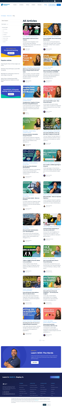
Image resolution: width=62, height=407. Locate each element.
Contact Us (11, 94)
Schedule (33, 4)
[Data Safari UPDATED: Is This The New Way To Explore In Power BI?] (52, 124)
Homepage (3, 15)
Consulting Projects (33, 385)
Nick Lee (26, 112)
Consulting (21, 4)
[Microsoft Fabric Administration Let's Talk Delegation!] (32, 219)
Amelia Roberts (28, 144)
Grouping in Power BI (27, 100)
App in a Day (5, 38)
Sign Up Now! (11, 53)
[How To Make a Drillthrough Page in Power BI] (52, 155)
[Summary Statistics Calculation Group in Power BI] (32, 124)
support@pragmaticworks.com (9, 393)
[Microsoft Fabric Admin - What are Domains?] (32, 187)
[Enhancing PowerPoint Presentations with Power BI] (52, 314)
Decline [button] (49, 404)
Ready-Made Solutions (34, 395)
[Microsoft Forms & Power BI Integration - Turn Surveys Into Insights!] (52, 282)
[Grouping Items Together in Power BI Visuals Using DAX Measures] (32, 92)
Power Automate (43, 389)
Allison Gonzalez (28, 80)
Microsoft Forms (56, 289)
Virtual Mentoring (33, 389)
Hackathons (32, 391)
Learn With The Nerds (23, 393)
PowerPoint (54, 322)
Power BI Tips (33, 258)
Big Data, (45, 194)
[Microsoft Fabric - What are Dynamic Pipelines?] (52, 187)
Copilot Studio (42, 393)
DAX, (24, 258)
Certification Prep (22, 391)
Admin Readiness (33, 393)
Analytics (5, 34)
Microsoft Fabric (26, 164)
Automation (5, 39)
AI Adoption (5, 32)
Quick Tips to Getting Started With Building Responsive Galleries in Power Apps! (10, 80)
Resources (39, 4)
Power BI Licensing (57, 226)
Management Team (54, 387)
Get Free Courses (54, 377)
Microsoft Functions (47, 68)
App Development (6, 36)
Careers (52, 391)
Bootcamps (21, 387)
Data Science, (31, 194)
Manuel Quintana (28, 176)
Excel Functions (34, 36)
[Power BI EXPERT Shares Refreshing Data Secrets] (52, 29)
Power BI (42, 385)
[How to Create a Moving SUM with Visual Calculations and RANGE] (52, 60)
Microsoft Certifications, (33, 162)
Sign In (58, 4)
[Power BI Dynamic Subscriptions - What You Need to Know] (32, 282)
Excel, (24, 36)
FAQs (52, 395)
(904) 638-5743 (58, 1)
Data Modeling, (50, 36)
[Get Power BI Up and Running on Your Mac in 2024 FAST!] (52, 219)
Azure (4, 41)
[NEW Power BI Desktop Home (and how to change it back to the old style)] (32, 60)
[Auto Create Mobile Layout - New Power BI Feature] (52, 92)
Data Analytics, (28, 36)
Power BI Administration (27, 290)
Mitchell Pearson (49, 80)
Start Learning (52, 4)
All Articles (5, 29)
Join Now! (35, 362)
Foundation (53, 389)
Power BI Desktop (36, 67)
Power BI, (45, 36)
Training (27, 4)
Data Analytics (56, 36)
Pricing (45, 4)
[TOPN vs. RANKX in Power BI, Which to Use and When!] (32, 251)
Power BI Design (56, 162)
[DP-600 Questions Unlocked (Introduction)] (32, 155)
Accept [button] (44, 404)
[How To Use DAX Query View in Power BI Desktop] (52, 251)
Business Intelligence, (47, 322)
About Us (52, 385)
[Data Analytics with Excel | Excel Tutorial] (32, 29)
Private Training (22, 389)
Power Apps (42, 387)
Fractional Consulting (33, 387)
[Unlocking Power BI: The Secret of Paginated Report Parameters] (32, 314)
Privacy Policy (36, 400)
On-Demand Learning (23, 385)
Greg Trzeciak (48, 143)
